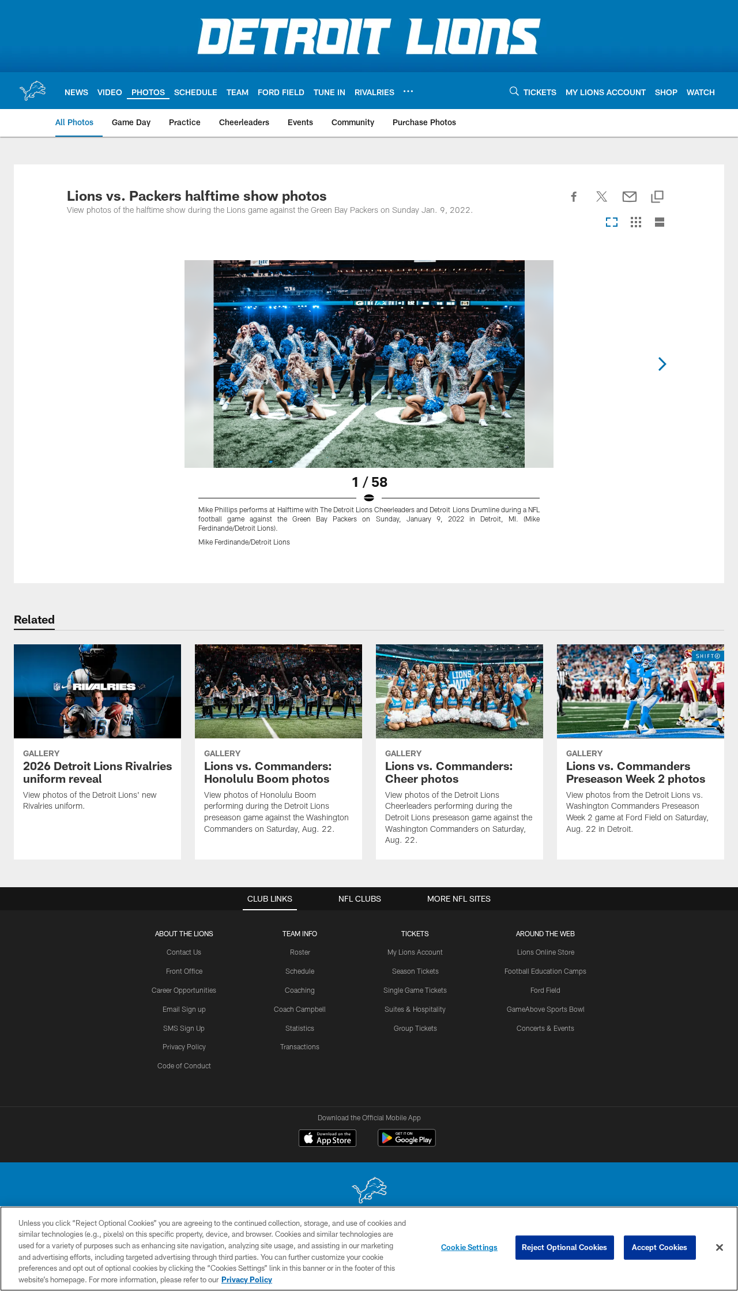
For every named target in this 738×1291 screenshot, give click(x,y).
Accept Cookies (660, 1247)
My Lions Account (415, 952)
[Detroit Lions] (369, 1191)
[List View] (659, 222)
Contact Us (184, 952)
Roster (300, 952)
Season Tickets (415, 971)
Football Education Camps (545, 971)
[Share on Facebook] (574, 203)
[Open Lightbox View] (369, 410)
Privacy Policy (184, 1046)
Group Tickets (415, 1028)
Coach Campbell (300, 1009)
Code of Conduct (184, 1065)
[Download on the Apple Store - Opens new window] (327, 1139)
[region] (369, 1248)
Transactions (299, 1046)
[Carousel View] (611, 222)
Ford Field (545, 990)
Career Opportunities (184, 990)
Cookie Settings (469, 1247)
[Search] (514, 91)
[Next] (662, 364)
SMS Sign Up (184, 1028)
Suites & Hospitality (415, 1009)
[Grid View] (635, 222)
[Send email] (629, 203)
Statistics (299, 1028)
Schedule (299, 971)
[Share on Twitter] (602, 203)
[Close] (719, 1247)
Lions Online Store (545, 952)
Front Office (184, 971)
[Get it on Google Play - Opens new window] (407, 1143)
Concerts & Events (545, 1028)
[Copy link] (657, 197)
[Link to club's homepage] (32, 90)
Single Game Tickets (415, 990)
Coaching (300, 990)
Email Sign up (184, 1009)
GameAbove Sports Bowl (546, 1009)
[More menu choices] (408, 91)
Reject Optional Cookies (565, 1247)
